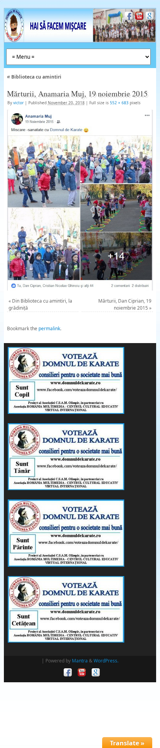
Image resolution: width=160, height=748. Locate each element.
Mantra (80, 660)
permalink (49, 328)
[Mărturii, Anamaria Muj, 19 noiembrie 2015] (80, 200)
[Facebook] (128, 17)
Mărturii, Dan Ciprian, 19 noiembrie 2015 (124, 304)
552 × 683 (119, 102)
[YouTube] (138, 17)
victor (18, 102)
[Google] (149, 17)
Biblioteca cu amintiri (34, 77)
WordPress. (106, 660)
